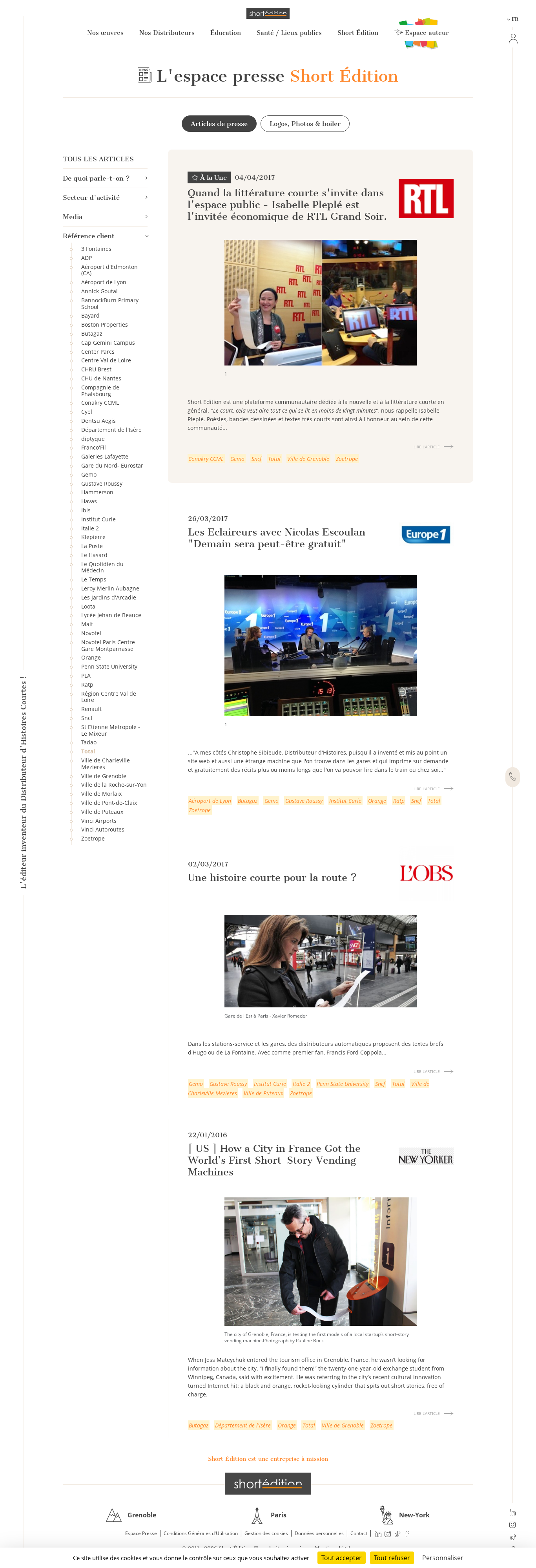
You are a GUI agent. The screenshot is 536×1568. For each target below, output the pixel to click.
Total (88, 751)
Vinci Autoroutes (102, 829)
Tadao (89, 742)
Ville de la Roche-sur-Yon (114, 784)
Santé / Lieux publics (289, 33)
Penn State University (109, 666)
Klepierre (93, 537)
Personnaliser (442, 1557)
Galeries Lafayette (104, 456)
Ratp (87, 684)
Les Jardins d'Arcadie (108, 597)
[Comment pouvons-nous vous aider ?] (512, 777)
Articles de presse (219, 124)
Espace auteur (426, 33)
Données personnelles (319, 1533)
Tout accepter (341, 1557)
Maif (87, 624)
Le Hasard (94, 555)
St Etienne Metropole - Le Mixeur (110, 730)
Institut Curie (98, 519)
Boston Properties (104, 324)
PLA (86, 675)
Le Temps (93, 579)
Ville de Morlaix (101, 793)
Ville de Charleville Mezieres (105, 764)
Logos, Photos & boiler (305, 124)
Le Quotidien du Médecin (102, 567)
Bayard (90, 315)
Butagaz (91, 333)
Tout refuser (392, 1557)
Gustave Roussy (101, 483)
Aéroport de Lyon (103, 282)
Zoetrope (93, 838)
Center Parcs (98, 351)
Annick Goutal (99, 291)
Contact (358, 1533)
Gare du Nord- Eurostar (112, 465)
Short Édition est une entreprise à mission (268, 1458)
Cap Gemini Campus (108, 342)
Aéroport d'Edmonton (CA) (109, 270)
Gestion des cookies (266, 1533)
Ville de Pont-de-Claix (109, 802)
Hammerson (97, 492)
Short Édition (357, 33)
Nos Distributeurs (167, 33)
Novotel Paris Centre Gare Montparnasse (108, 645)
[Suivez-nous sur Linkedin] (512, 1513)
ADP (86, 257)
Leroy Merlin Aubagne (110, 588)
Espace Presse (141, 1533)
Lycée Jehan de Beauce (111, 615)
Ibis (86, 510)
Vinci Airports (99, 820)
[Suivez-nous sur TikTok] (512, 1537)
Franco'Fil (93, 447)
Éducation (225, 33)
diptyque (93, 438)
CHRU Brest (96, 369)
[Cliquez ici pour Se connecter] (512, 39)
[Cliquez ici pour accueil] (268, 1484)
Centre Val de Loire (106, 360)
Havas (89, 501)
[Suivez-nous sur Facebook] (407, 1534)
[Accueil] (268, 13)
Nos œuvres (105, 33)
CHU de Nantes (101, 378)
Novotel (91, 633)
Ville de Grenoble (103, 776)
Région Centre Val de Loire (108, 697)
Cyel (86, 411)
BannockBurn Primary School (110, 303)
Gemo (89, 474)
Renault (91, 709)
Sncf (87, 718)
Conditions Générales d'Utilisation (201, 1533)
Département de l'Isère (111, 429)
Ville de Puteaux (102, 811)
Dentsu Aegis (98, 420)
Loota (88, 606)
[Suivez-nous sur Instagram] (512, 1525)
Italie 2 (90, 528)
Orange (91, 657)
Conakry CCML (100, 402)
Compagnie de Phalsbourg (100, 391)
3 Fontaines (96, 248)
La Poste (92, 546)
